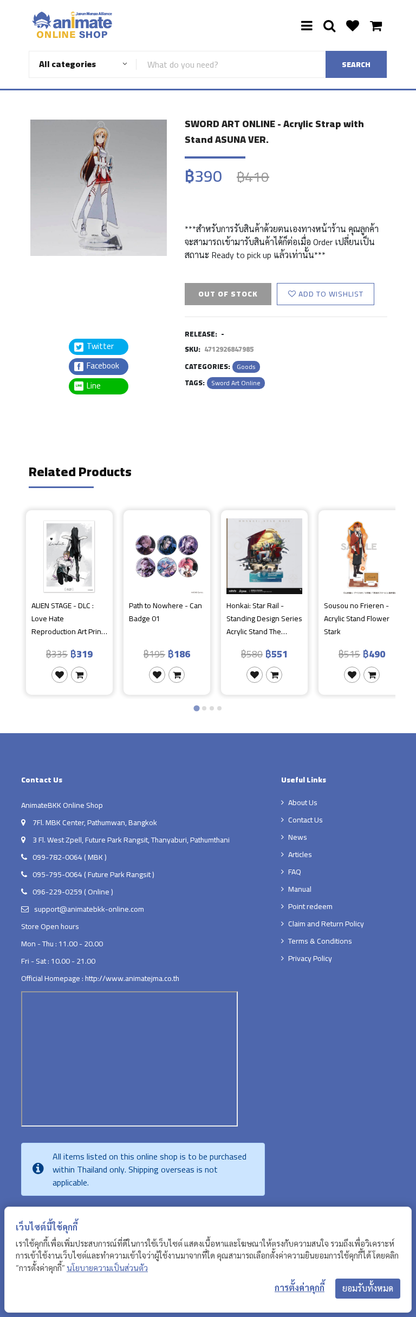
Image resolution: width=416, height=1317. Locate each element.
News (297, 837)
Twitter (99, 346)
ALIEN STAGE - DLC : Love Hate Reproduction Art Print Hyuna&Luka (67, 618)
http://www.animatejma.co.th (132, 978)
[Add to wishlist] (59, 675)
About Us (302, 802)
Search (356, 64)
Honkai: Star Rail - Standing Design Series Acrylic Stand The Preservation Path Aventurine (264, 618)
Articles (300, 854)
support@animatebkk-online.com (89, 909)
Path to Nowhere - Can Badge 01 (165, 612)
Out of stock (228, 294)
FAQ (294, 872)
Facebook (102, 366)
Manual (299, 889)
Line (97, 386)
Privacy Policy (310, 958)
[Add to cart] (79, 675)
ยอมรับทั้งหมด (367, 1288)
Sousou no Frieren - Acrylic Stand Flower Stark (356, 618)
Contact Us (305, 820)
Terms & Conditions (320, 941)
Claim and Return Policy (326, 924)
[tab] (196, 708)
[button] (56, 283)
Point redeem (310, 906)
